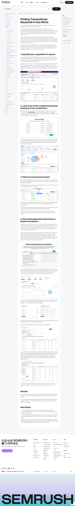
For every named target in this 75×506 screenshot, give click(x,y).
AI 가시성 (8, 76)
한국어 (71, 471)
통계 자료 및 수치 (37, 455)
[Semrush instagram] (4, 468)
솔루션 (31, 2)
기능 (34, 444)
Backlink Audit (10, 63)
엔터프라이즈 (44, 2)
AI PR (7, 87)
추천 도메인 (9, 61)
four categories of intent (46, 29)
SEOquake (9, 67)
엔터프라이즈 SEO (47, 444)
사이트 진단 (9, 32)
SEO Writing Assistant (11, 55)
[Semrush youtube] (9, 468)
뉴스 (54, 446)
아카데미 (65, 444)
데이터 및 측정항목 (9, 102)
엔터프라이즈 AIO (47, 446)
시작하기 (7, 15)
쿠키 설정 (54, 471)
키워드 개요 (9, 48)
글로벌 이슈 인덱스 (57, 453)
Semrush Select (57, 451)
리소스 (37, 2)
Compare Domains (11, 42)
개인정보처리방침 (37, 471)
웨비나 (65, 455)
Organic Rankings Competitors (31, 63)
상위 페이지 (9, 40)
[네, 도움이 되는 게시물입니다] (64, 43)
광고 (7, 81)
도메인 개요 (9, 36)
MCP (7, 111)
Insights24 (46, 450)
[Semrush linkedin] (2, 468)
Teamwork (8, 100)
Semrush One (8, 21)
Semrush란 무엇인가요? (10, 13)
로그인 (61, 2)
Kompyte (7, 107)
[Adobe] (3, 471)
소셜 (7, 85)
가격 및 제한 (9, 29)
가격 (26, 2)
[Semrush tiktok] (7, 468)
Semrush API (66, 446)
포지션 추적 (9, 34)
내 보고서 (8, 89)
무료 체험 (35, 450)
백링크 (8, 59)
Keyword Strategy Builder (10, 53)
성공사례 (35, 453)
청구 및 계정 (8, 23)
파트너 (55, 450)
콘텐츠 (7, 83)
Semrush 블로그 (67, 453)
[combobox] (32, 9)
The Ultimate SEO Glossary (9, 105)
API (6, 109)
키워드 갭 (8, 44)
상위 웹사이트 (46, 455)
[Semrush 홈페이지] (5, 2)
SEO (7, 27)
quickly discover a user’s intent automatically (32, 49)
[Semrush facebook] (11, 468)
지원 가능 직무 (56, 448)
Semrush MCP (46, 442)
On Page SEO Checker (11, 70)
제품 (22, 2)
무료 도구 (45, 457)
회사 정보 (55, 442)
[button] (68, 43)
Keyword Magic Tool (11, 50)
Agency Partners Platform (9, 94)
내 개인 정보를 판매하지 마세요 (57, 456)
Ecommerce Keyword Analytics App (33, 224)
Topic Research (10, 57)
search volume (36, 411)
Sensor (8, 65)
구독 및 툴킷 (8, 19)
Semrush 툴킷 (8, 25)
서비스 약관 (46, 471)
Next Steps (65, 35)
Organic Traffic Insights (10, 73)
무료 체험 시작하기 (7, 450)
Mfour (45, 451)
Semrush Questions (58, 444)
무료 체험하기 (69, 2)
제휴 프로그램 (36, 457)
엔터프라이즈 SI (46, 448)
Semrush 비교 (36, 451)
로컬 (7, 79)
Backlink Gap (9, 46)
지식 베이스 (7, 9)
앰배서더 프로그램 (67, 457)
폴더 (7, 91)
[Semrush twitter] (14, 468)
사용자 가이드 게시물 (9, 17)
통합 (6, 98)
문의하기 (7, 113)
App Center (8, 96)
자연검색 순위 (9, 38)
